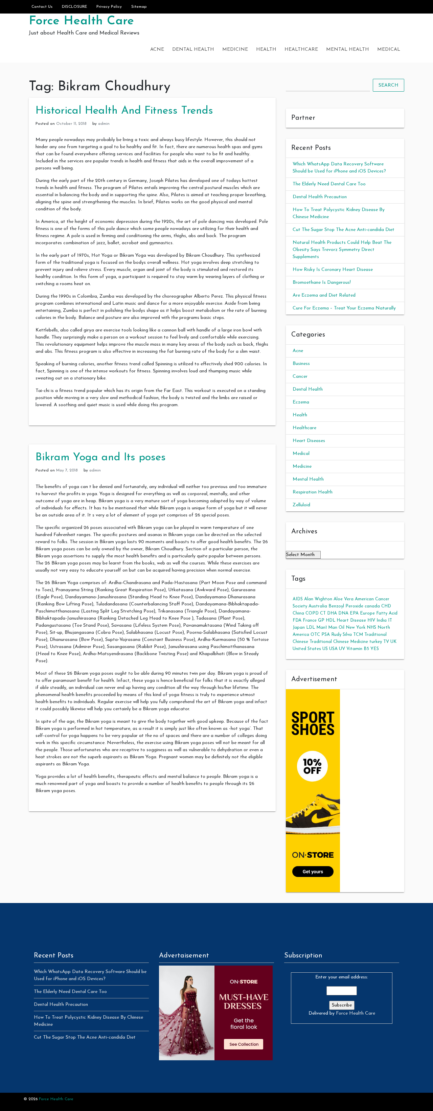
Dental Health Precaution (320, 197)
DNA (343, 613)
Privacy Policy (109, 7)
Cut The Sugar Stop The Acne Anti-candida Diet (343, 229)
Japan (299, 627)
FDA (297, 620)
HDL (330, 620)
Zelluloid (301, 505)
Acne (157, 49)
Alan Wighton (318, 599)
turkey (375, 642)
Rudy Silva (341, 634)
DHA (332, 613)
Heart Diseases (309, 440)
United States (307, 649)
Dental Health (193, 49)
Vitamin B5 (357, 649)
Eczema (301, 402)
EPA (354, 613)
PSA (325, 634)
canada (372, 606)
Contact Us (41, 7)
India (382, 620)
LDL (310, 627)
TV (386, 642)
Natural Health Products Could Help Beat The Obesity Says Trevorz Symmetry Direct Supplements (342, 249)
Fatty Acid (386, 613)
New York (355, 627)
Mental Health (347, 49)
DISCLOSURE (74, 7)
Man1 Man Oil (330, 627)
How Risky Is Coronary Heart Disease (333, 269)
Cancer (300, 376)
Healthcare (301, 49)
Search (388, 85)
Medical (388, 49)
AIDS (298, 599)
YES (374, 649)
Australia (318, 606)
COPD (312, 613)
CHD (386, 606)
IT (390, 620)
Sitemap (138, 7)
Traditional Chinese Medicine (339, 642)
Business (301, 363)
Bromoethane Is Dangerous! (322, 282)
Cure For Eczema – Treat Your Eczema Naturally (344, 308)
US (325, 649)
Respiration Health (313, 492)
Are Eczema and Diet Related (324, 295)
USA (333, 649)
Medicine (235, 49)
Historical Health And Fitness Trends (124, 111)
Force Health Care (81, 21)
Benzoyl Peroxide (345, 606)
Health (266, 49)
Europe (367, 613)
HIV (371, 620)
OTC (315, 634)
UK (393, 642)
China (298, 613)
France (310, 620)
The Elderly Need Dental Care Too (329, 184)
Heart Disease (351, 620)
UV (342, 649)
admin (104, 124)
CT (323, 613)
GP (321, 620)
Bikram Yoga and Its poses (101, 457)
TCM (358, 634)
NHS (371, 627)
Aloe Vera (344, 599)
